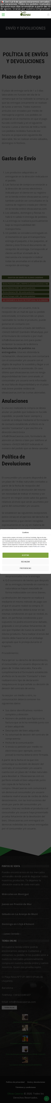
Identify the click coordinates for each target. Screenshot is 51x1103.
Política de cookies (39, 546)
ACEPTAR (25, 555)
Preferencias (25, 568)
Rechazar (25, 562)
